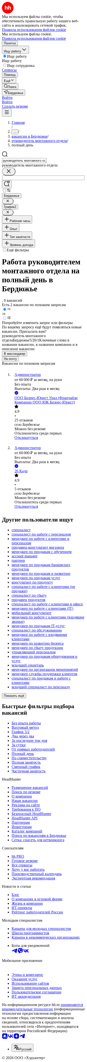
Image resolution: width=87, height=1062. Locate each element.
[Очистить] (8, 171)
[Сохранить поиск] (7, 184)
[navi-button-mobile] (7, 113)
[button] (7, 97)
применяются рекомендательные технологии (42, 1007)
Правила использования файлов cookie (34, 38)
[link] (10, 86)
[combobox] (24, 160)
